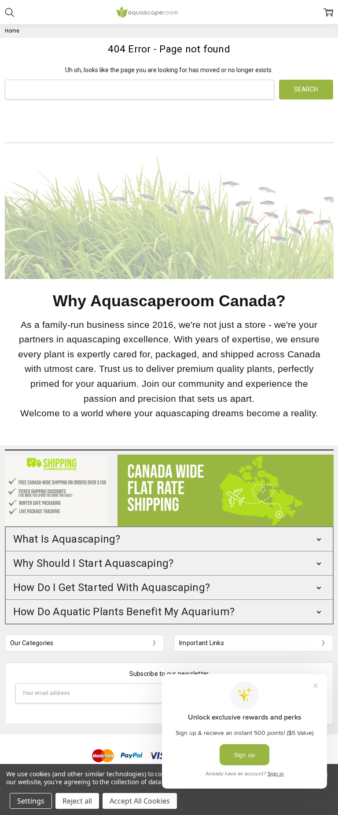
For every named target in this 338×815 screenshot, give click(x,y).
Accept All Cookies (140, 801)
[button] (169, 539)
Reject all (77, 801)
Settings (30, 801)
